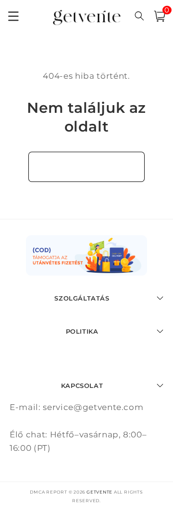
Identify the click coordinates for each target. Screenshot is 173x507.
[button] (159, 16)
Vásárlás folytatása (86, 166)
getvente (99, 492)
